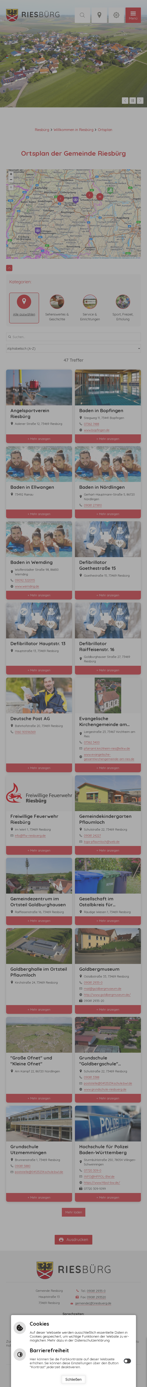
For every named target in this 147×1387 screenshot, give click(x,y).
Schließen (73, 1379)
